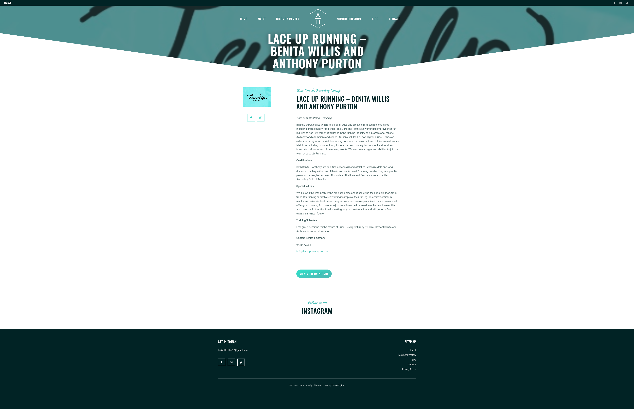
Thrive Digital (337, 385)
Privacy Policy (409, 369)
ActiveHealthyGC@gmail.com (232, 350)
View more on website (314, 274)
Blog (375, 19)
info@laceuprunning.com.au (312, 251)
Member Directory (349, 19)
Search (7, 2)
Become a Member (287, 19)
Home (243, 19)
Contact (394, 19)
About (262, 19)
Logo (318, 18)
